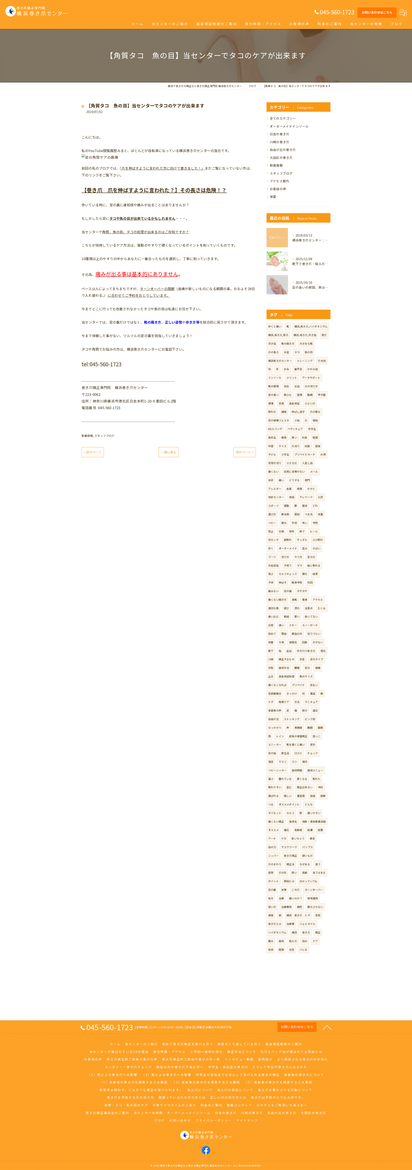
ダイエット (274, 813)
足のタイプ (316, 659)
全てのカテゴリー (283, 118)
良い (294, 872)
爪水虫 (322, 360)
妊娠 (307, 446)
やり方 (298, 557)
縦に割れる (313, 565)
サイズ (283, 446)
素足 (312, 838)
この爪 (296, 889)
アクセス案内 (279, 181)
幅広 (286, 830)
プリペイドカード (304, 454)
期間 (309, 727)
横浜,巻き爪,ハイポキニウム (311, 326)
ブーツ (272, 557)
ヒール (314, 531)
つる (270, 804)
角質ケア (284, 702)
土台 (270, 676)
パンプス (307, 847)
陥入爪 (293, 941)
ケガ (283, 838)
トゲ (270, 702)
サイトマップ (247, 1120)
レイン (280, 736)
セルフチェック (288, 574)
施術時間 (297, 770)
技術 (270, 949)
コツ (294, 761)
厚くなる (302, 779)
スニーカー (274, 744)
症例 (270, 872)
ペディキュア (295, 429)
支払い (314, 685)
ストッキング (292, 719)
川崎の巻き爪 (279, 142)
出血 (297, 386)
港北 (323, 651)
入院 (320, 497)
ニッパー (273, 855)
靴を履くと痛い (295, 744)
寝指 (315, 420)
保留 (273, 196)
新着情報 (87, 436)
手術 (294, 523)
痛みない (273, 591)
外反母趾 (273, 565)
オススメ (273, 830)
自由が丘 (273, 719)
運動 (286, 505)
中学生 (312, 429)
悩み (304, 941)
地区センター (276, 497)
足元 (307, 667)
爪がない (318, 642)
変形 (312, 744)
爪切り (296, 446)
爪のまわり (274, 864)
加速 (312, 796)
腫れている (285, 779)
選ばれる (273, 796)
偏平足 (298, 369)
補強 (283, 411)
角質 (299, 488)
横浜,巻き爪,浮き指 (305, 335)
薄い (294, 437)
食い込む (273, 616)
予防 (315, 523)
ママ (299, 565)
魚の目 (309, 352)
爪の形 (283, 872)
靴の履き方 (287, 343)
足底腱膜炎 (274, 693)
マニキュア (311, 702)
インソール (274, 377)
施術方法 (284, 667)
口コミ (298, 753)
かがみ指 (312, 369)
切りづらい (313, 633)
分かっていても (308, 881)
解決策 (285, 514)
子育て (288, 565)
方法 (297, 702)
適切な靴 (273, 608)
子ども (272, 454)
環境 (270, 403)
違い (281, 625)
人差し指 (307, 463)
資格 (270, 915)
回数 (304, 642)
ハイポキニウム (277, 932)
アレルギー (274, 488)
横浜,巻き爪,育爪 (278, 335)
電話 (312, 693)
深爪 (297, 608)
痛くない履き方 (277, 599)
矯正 (317, 932)
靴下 (270, 651)
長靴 (294, 599)
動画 (309, 395)
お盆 (286, 352)
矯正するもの (286, 659)
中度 (270, 446)
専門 (307, 480)
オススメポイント (289, 804)
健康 (317, 667)
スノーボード (310, 625)
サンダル (302, 539)
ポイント (273, 881)
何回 (309, 582)
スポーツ (273, 505)
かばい (317, 548)
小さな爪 (291, 463)
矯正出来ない (305, 787)
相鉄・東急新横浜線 (314, 821)
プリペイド (298, 685)
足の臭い (273, 395)
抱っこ (317, 736)
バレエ (303, 949)
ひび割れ (318, 539)
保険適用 (312, 898)
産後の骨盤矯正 (298, 736)
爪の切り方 (311, 386)
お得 (323, 454)
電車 (304, 599)
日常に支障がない (294, 471)
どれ (315, 505)
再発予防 (297, 582)
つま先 (309, 514)
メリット (291, 377)
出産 (270, 625)
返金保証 (294, 403)
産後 (317, 446)
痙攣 (323, 796)
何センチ (273, 539)
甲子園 (322, 395)
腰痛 (297, 667)
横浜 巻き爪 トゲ (298, 915)
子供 (270, 582)
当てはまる (319, 872)
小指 (297, 420)
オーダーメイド (288, 548)
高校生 (272, 437)
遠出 (315, 710)
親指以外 (297, 633)
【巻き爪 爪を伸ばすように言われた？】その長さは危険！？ (154, 190)
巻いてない (311, 616)
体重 (320, 514)
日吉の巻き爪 (279, 134)
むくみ (322, 608)
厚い (297, 616)
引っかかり (274, 727)
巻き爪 (306, 932)
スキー (293, 625)
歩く (270, 548)
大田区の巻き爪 (281, 157)
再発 (283, 437)
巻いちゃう (297, 838)
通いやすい (313, 813)
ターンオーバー (314, 889)
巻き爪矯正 (290, 855)
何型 (270, 667)
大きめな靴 (306, 343)
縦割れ (288, 539)
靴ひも (288, 395)
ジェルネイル (307, 924)
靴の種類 (273, 386)
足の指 (272, 753)
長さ (270, 574)
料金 (304, 437)
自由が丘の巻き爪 (283, 149)
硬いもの (307, 855)
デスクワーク (289, 847)
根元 (283, 523)
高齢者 (298, 830)
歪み (304, 548)
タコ (297, 352)
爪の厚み (315, 411)
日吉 (286, 386)
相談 (291, 497)
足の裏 (272, 889)
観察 (320, 727)
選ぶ (270, 779)
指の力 (272, 847)
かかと (311, 488)
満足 (270, 761)
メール (314, 471)
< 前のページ (92, 452)
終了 (302, 531)
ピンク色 (310, 719)
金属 (289, 488)
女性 (291, 949)
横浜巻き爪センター (280, 360)
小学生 (285, 454)
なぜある (305, 864)
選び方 (272, 514)
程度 (315, 437)
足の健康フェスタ (278, 420)
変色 (317, 915)
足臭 (281, 403)
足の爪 (311, 557)
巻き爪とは (274, 924)
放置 (320, 830)
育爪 (324, 335)
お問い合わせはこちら (377, 12)
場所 (304, 761)
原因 (297, 514)
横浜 (294, 932)
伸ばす (283, 582)
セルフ (290, 813)
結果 (315, 574)
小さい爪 (310, 403)
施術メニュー (315, 770)
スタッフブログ (104, 436)
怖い (304, 523)
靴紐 (286, 616)
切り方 (285, 557)
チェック (312, 753)
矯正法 (290, 864)
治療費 (290, 924)
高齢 (304, 872)
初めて (272, 633)
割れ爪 (272, 411)
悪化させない (315, 907)
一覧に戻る (168, 452)
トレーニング (305, 360)
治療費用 (286, 907)
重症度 (301, 796)
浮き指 (272, 343)
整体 (304, 505)
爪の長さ (273, 352)
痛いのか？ (295, 898)
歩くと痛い (274, 326)
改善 (270, 642)
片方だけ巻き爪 (306, 651)
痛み (270, 941)
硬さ (286, 608)
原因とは (289, 881)
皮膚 (309, 830)
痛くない (273, 471)
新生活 (285, 753)
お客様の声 (278, 189)
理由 (283, 633)
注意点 (309, 608)
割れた (317, 779)
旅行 (304, 710)
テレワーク (306, 497)
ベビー (272, 523)
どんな (309, 804)
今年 (281, 642)
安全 (302, 659)
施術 (281, 941)
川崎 (270, 659)
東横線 (298, 727)
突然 (291, 531)
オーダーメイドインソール (289, 126)
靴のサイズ (306, 676)
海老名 (293, 821)
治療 (281, 898)
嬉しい (288, 796)
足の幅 (288, 591)
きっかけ (291, 693)
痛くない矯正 (276, 821)
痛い (281, 480)
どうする (294, 480)
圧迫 (289, 651)
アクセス (318, 599)
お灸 (286, 369)
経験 (281, 949)
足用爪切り (274, 463)
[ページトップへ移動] (327, 1027)
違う (317, 864)
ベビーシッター (277, 770)
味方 (270, 898)
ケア (315, 941)
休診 (270, 480)
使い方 (272, 907)
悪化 (304, 574)
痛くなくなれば (277, 685)
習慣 (299, 395)
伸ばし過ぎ (298, 411)
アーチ (272, 838)
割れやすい (274, 787)
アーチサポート (311, 377)
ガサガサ (302, 591)
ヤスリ (283, 761)
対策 (281, 531)
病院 (299, 907)
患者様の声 (274, 710)
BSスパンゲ (275, 429)
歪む (289, 787)
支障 (283, 889)
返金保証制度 (286, 676)
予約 (320, 787)
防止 (270, 531)
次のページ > (244, 452)
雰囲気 (293, 642)
